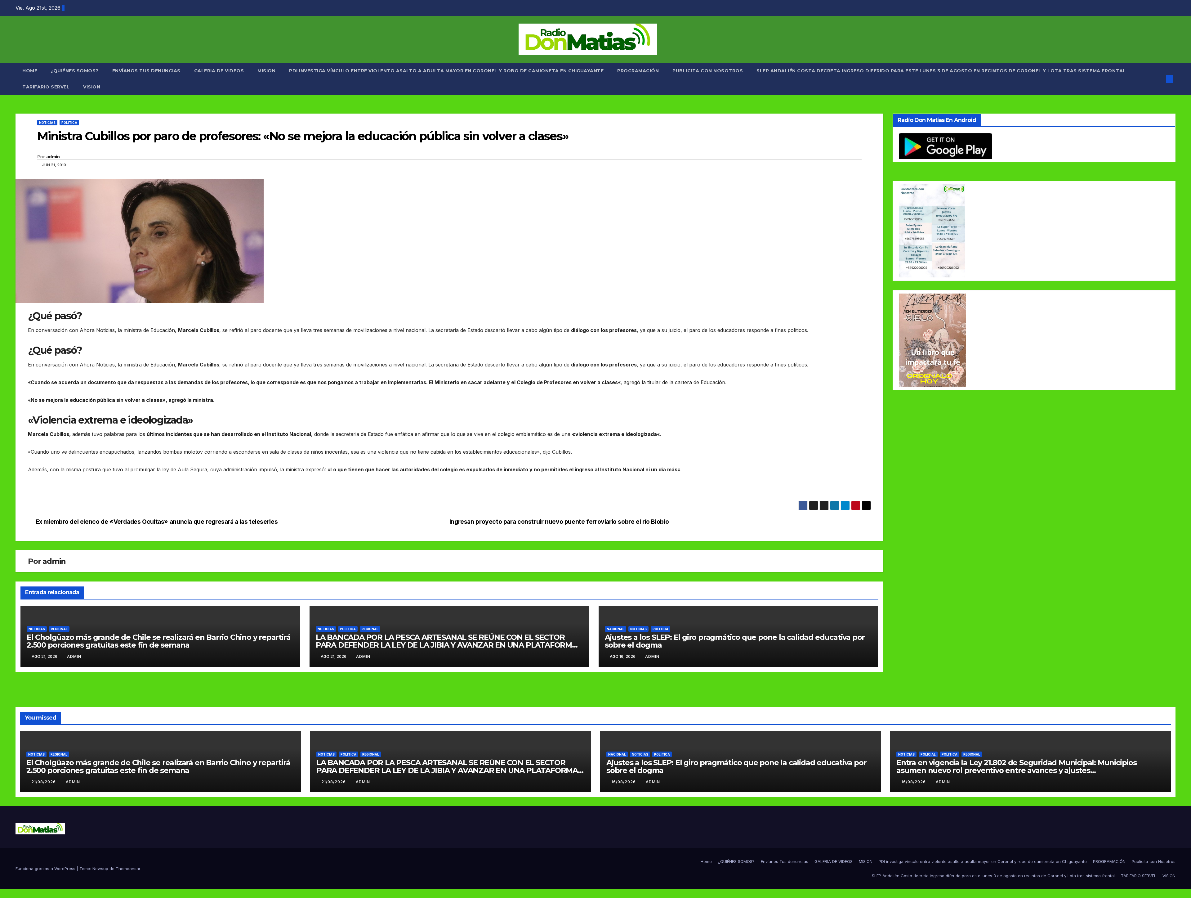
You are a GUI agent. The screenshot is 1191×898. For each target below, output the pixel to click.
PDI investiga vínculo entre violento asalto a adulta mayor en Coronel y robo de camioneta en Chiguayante (446, 71)
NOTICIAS (47, 122)
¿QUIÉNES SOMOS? (75, 71)
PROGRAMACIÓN (638, 71)
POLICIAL (928, 754)
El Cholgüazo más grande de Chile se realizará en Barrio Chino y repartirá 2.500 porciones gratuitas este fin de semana (158, 641)
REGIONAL (59, 629)
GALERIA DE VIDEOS (219, 71)
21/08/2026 (44, 781)
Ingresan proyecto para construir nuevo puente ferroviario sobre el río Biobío (559, 521)
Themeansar (128, 868)
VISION (91, 87)
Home (29, 71)
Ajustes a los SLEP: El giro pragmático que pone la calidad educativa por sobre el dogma (735, 641)
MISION (266, 71)
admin (53, 156)
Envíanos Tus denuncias (146, 71)
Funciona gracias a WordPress (46, 868)
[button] (1159, 79)
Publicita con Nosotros (707, 71)
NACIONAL (615, 629)
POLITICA (69, 122)
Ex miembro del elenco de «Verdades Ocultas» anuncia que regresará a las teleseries (157, 521)
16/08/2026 (624, 781)
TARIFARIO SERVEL (45, 87)
